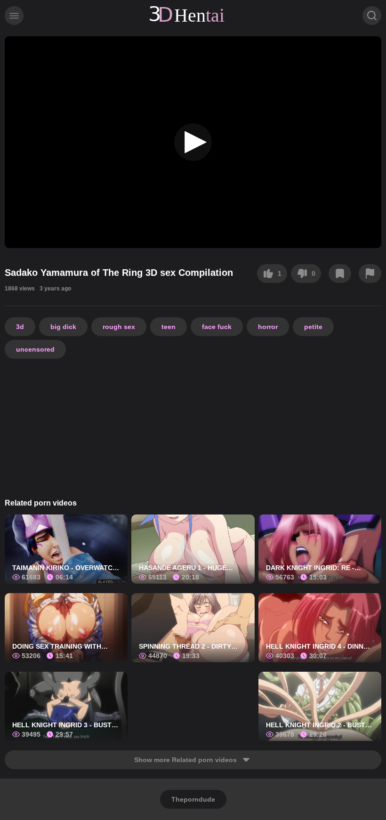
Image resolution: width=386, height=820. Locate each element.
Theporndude (193, 799)
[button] (193, 142)
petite (313, 326)
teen (168, 326)
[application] (193, 142)
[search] (371, 15)
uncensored (35, 349)
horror (268, 326)
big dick (63, 326)
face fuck (217, 326)
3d (20, 326)
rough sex (119, 326)
